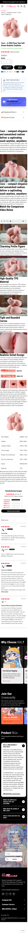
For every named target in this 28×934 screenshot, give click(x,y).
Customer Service (8, 904)
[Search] (18, 6)
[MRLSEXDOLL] (11, 6)
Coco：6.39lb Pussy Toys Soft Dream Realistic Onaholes (13, 43)
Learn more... (7, 680)
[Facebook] (3, 893)
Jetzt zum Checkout (20, 67)
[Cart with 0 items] (24, 6)
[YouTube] (10, 893)
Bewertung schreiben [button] (13, 510)
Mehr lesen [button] (4, 591)
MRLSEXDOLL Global (9, 908)
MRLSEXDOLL (15, 917)
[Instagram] (6, 893)
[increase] (10, 61)
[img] (5, 526)
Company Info (7, 899)
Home (3, 10)
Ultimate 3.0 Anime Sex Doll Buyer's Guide (13, 85)
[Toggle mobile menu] (3, 6)
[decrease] (3, 61)
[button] (24, 6)
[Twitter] (13, 893)
